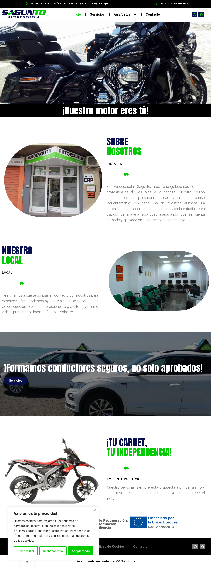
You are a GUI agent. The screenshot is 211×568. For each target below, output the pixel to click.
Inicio (77, 14)
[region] (53, 533)
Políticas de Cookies (109, 546)
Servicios (97, 14)
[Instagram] (194, 14)
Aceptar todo (81, 551)
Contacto (153, 14)
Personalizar (26, 551)
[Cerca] (94, 510)
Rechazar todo (53, 551)
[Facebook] (201, 14)
